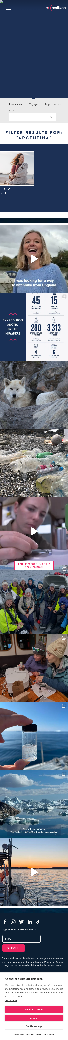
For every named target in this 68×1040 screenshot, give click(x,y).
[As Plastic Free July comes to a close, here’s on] (34, 463)
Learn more (11, 1000)
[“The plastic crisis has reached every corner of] (34, 736)
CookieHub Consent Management (39, 1034)
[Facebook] (4, 921)
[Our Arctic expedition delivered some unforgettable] (34, 395)
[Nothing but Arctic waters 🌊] (34, 872)
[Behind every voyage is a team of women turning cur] (34, 327)
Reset (15, 110)
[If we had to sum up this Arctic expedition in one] (34, 599)
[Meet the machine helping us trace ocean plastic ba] (34, 531)
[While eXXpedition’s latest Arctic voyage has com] (34, 668)
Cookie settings (34, 1026)
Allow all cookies (34, 1009)
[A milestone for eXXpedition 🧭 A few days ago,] (34, 804)
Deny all (34, 1018)
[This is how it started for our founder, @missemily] (34, 259)
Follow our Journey (34, 565)
